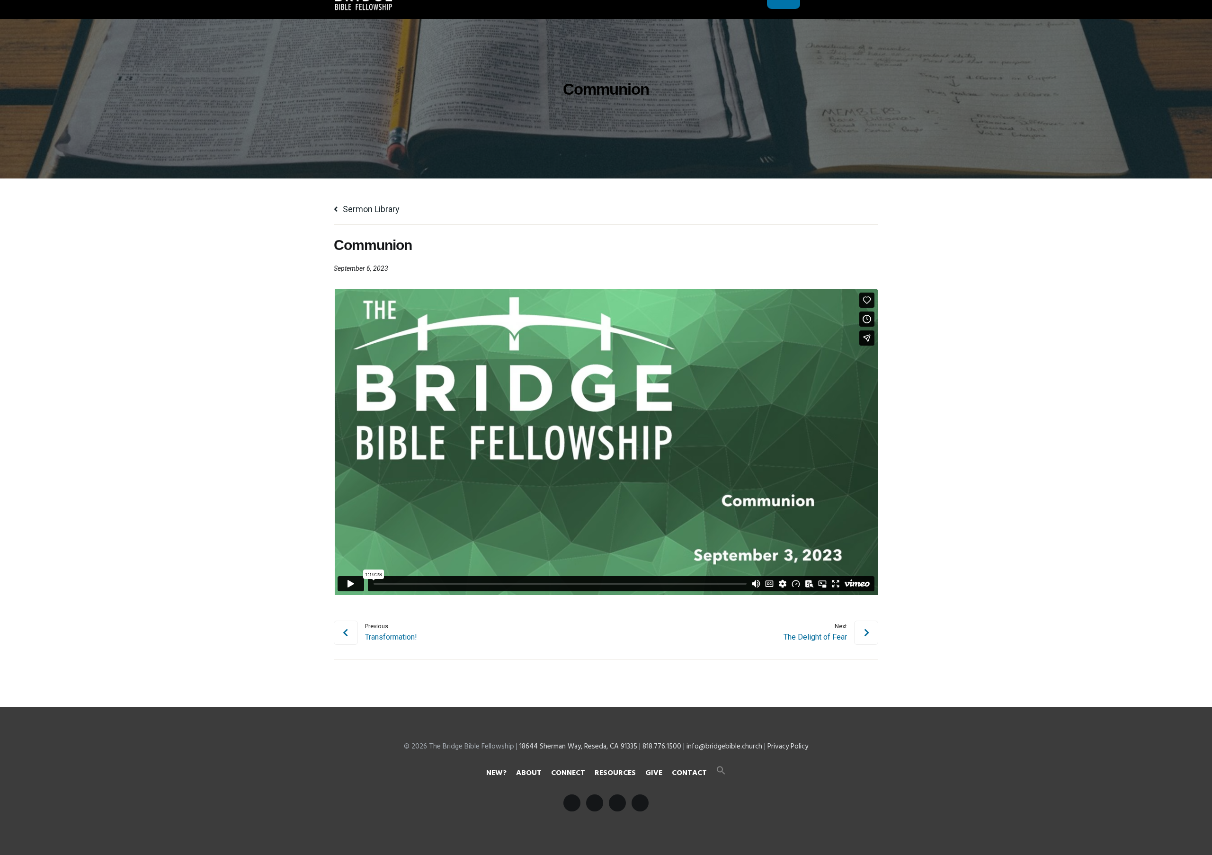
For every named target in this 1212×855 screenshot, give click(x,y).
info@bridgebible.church (724, 746)
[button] (721, 773)
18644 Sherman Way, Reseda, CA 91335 (578, 746)
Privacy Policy (787, 746)
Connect (568, 773)
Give (653, 773)
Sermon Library (370, 209)
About (529, 773)
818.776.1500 (661, 746)
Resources (615, 773)
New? (496, 773)
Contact (689, 773)
